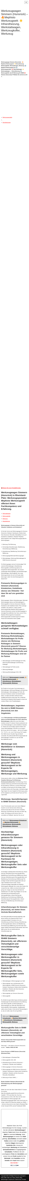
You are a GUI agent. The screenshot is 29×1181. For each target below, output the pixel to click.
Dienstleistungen (7, 122)
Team (14, 1177)
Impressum (11, 1179)
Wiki (5, 1177)
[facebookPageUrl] (11, 1166)
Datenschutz (18, 1179)
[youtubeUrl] (17, 1166)
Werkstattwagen (6, 513)
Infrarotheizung (6, 521)
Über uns (9, 1177)
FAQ (2, 1177)
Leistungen (22, 1175)
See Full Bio (14, 1162)
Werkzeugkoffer (6, 516)
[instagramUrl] (12, 1166)
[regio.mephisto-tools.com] (5, 2)
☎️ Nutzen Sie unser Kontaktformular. (11, 488)
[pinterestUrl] (16, 1166)
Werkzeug (5, 518)
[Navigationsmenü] (26, 2)
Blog (21, 1177)
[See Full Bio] (18, 1163)
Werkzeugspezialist (7, 117)
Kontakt (24, 1179)
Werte (17, 1177)
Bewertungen (4, 1179)
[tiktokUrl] (14, 1166)
